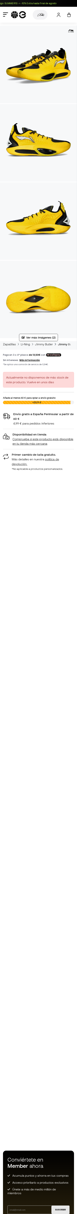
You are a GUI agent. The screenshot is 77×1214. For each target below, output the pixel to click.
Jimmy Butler (44, 344)
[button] (38, 439)
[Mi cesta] (69, 14)
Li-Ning (25, 344)
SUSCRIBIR (60, 1210)
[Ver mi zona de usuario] (58, 14)
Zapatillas (9, 344)
